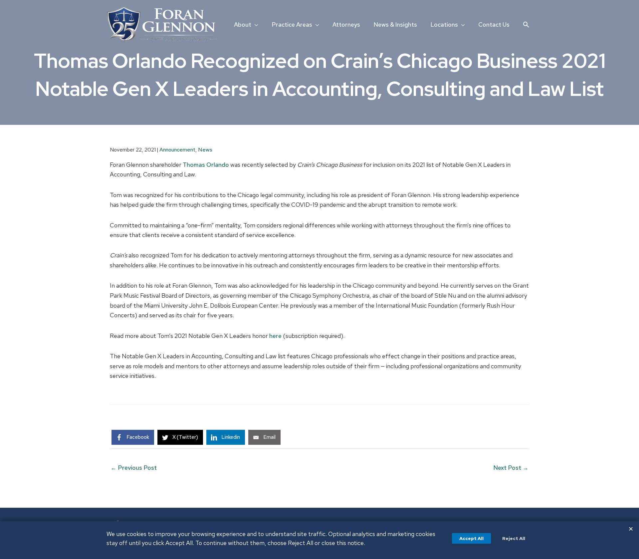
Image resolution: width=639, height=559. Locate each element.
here (275, 336)
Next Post (511, 467)
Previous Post (133, 467)
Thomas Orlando (206, 164)
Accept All (471, 538)
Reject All (513, 538)
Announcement (177, 149)
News (205, 149)
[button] (526, 24)
